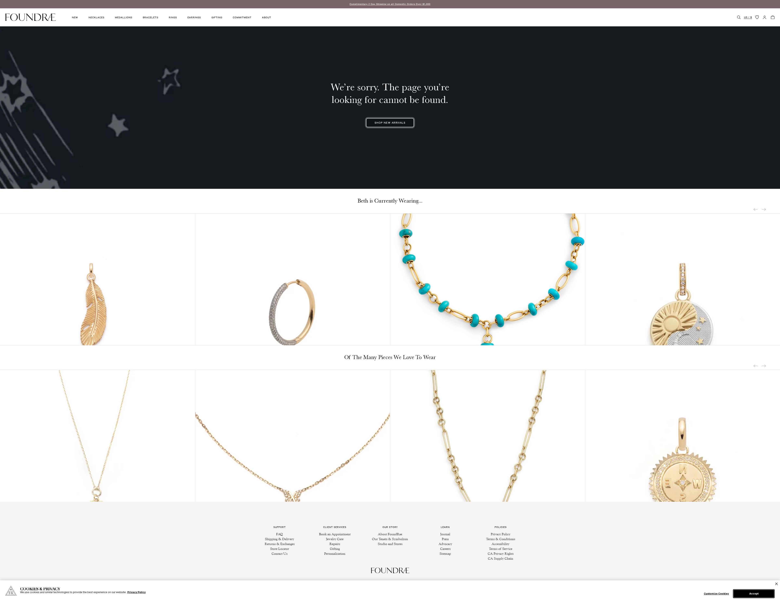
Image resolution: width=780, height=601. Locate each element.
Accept (753, 593)
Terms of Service (500, 549)
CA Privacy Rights (501, 554)
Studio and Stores (390, 544)
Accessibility (500, 544)
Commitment (242, 17)
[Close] (776, 583)
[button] (739, 17)
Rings (173, 17)
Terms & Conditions (500, 539)
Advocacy (445, 544)
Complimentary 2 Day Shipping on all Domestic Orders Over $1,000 (390, 4)
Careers (445, 549)
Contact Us (279, 554)
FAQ (279, 534)
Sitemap (445, 554)
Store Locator (279, 549)
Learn (445, 527)
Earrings (194, 17)
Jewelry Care (334, 539)
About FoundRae (390, 534)
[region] (390, 590)
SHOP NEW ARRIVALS (390, 122)
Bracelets (150, 17)
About (266, 17)
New (75, 17)
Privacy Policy (500, 534)
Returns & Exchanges (280, 544)
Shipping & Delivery (279, 539)
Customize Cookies (716, 593)
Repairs (334, 544)
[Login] (764, 17)
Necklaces (96, 17)
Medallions (123, 17)
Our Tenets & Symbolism (390, 539)
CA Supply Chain (500, 558)
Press (445, 539)
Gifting (216, 17)
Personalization (334, 554)
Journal (445, 534)
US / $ (748, 17)
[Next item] (764, 209)
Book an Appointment (335, 534)
